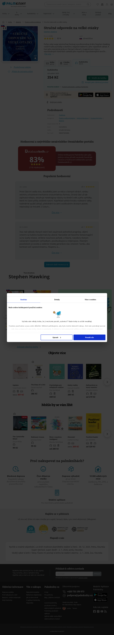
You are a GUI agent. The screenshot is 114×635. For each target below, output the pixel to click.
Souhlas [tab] (23, 299)
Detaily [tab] (57, 299)
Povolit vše (89, 337)
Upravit (55, 337)
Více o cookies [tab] (90, 299)
